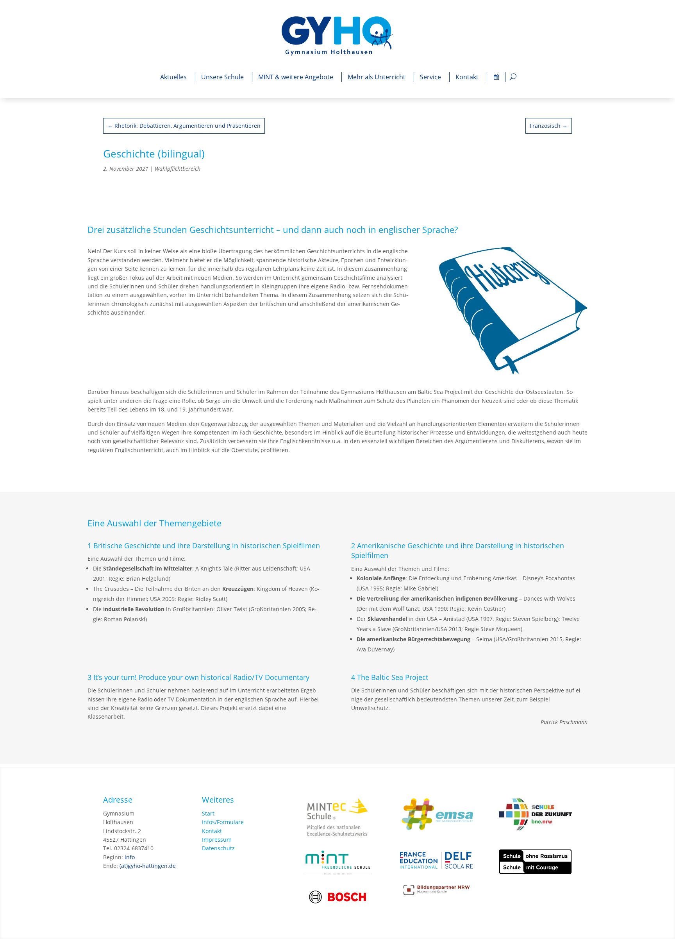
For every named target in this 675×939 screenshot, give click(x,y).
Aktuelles (173, 77)
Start (208, 813)
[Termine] (496, 77)
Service (430, 77)
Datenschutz (218, 848)
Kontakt (467, 77)
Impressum (217, 839)
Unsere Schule (222, 77)
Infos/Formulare (223, 822)
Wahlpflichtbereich (177, 168)
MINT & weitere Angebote (295, 77)
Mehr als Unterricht (376, 77)
